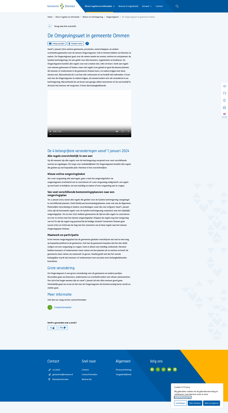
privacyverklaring (181, 397)
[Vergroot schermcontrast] (224, 100)
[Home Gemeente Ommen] (61, 6)
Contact (159, 6)
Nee (62, 328)
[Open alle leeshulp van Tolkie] (87, 43)
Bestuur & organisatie (128, 6)
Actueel (145, 6)
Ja (51, 328)
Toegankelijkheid (123, 374)
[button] (224, 86)
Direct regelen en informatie (98, 6)
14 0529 (56, 370)
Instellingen (180, 403)
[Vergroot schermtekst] (224, 93)
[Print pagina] (224, 107)
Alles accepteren (212, 403)
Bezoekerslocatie (60, 379)
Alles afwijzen (195, 403)
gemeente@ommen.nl (62, 374)
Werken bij (86, 379)
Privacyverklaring (123, 370)
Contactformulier (63, 307)
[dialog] (197, 395)
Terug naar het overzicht (65, 26)
